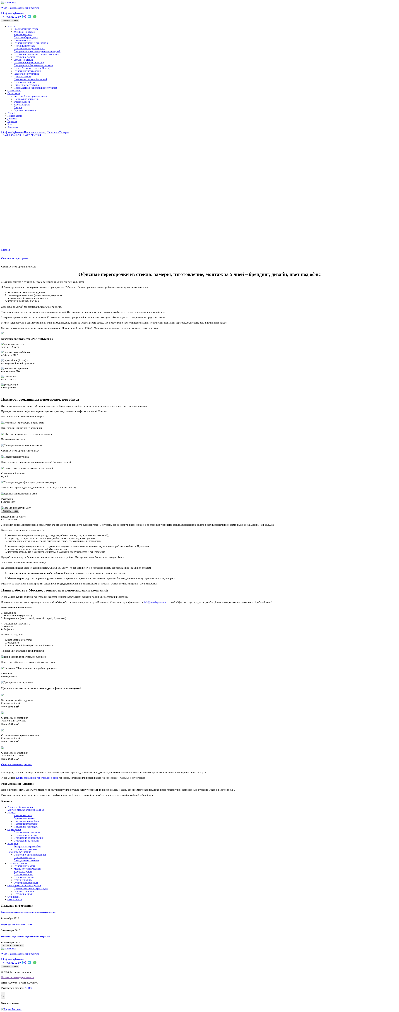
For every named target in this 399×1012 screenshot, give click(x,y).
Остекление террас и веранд (29, 62)
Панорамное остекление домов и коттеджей (37, 51)
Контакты (12, 127)
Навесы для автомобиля (26, 821)
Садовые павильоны (25, 891)
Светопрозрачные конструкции (24, 885)
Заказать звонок (10, 20)
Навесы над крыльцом (26, 826)
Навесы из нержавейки (26, 824)
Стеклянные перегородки (27, 71)
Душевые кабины (23, 880)
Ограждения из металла (26, 840)
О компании (14, 90)
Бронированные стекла (26, 29)
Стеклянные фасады (24, 857)
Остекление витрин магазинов (30, 854)
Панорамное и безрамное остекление (33, 65)
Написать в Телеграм (58, 132)
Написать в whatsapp (35, 132)
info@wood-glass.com (12, 13)
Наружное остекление (19, 852)
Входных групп (22, 104)
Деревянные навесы (24, 818)
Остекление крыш (23, 894)
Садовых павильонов (25, 110)
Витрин (18, 107)
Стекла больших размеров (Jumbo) (32, 68)
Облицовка (13, 896)
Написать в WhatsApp (12, 945)
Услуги (11, 26)
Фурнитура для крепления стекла (16, 924)
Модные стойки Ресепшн (27, 868)
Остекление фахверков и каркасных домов (36, 54)
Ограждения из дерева (26, 835)
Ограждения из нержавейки (28, 838)
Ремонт (11, 113)
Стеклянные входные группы (29, 48)
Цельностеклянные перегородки (31, 888)
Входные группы (23, 871)
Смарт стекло (14, 899)
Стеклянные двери (24, 877)
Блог (9, 124)
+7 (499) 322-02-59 (11, 16)
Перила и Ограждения (26, 37)
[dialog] (199, 1000)
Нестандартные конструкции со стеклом (35, 87)
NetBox (28, 988)
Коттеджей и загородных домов (31, 96)
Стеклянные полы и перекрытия (31, 43)
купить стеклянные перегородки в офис (37, 777)
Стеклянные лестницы (26, 882)
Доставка (12, 118)
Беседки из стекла (23, 59)
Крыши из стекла (23, 40)
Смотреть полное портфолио (16, 764)
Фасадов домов (22, 101)
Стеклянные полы (23, 874)
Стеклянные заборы (24, 82)
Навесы (11, 812)
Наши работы (14, 115)
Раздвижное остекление (26, 73)
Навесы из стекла (23, 34)
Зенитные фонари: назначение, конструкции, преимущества (28, 912)
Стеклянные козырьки (25, 849)
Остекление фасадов (25, 57)
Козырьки (12, 843)
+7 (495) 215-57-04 (31, 135)
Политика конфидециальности (17, 977)
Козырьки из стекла (24, 31)
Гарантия (12, 121)
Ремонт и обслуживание (20, 807)
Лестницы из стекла (24, 45)
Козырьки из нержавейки (27, 846)
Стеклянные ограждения (27, 832)
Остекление (13, 93)
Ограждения (14, 829)
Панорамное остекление (27, 99)
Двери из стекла (22, 76)
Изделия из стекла (17, 863)
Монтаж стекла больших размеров (25, 810)
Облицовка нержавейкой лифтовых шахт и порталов (25, 936)
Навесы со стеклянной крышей (30, 79)
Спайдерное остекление (26, 85)
